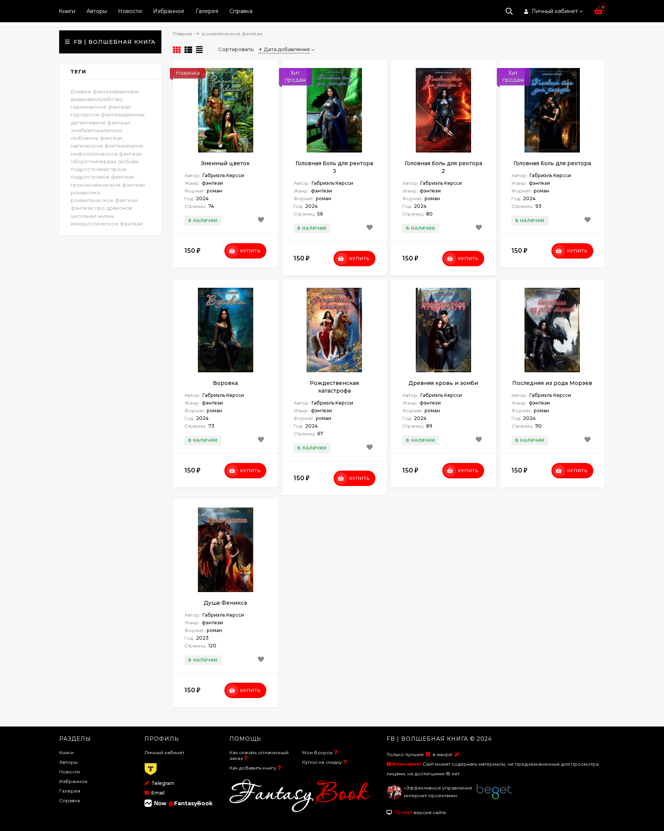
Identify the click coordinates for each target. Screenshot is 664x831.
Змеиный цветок (225, 163)
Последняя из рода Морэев (552, 383)
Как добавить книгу (252, 768)
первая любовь (117, 161)
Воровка (225, 383)
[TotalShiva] (394, 798)
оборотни (84, 161)
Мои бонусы (317, 752)
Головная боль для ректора (552, 163)
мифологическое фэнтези (106, 154)
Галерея (207, 11)
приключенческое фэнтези (108, 185)
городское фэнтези (97, 114)
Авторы (96, 11)
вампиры (127, 91)
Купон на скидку (322, 762)
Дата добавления (287, 49)
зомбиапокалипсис (97, 130)
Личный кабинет (164, 752)
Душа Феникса (225, 602)
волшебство (106, 99)
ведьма (80, 99)
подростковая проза (98, 169)
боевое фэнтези (93, 91)
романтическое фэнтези (104, 200)
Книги (67, 11)
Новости (130, 11)
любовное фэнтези (97, 138)
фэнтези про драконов (101, 208)
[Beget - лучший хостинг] (494, 798)
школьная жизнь (92, 216)
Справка (240, 11)
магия (135, 146)
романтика (85, 192)
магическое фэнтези (99, 146)
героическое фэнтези (101, 107)
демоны (134, 114)
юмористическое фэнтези (107, 224)
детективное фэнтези (100, 122)
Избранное (168, 11)
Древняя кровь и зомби (443, 383)
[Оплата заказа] (150, 775)
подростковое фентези (102, 177)
